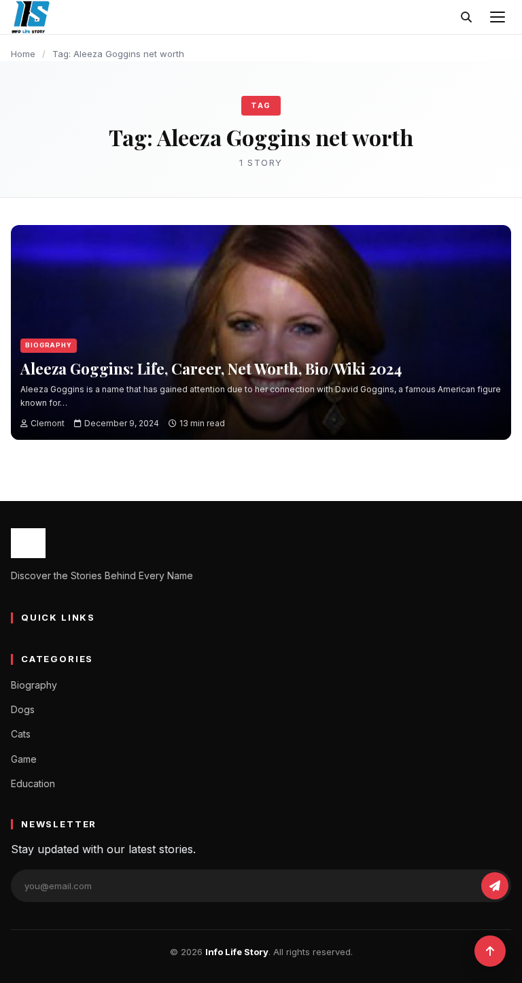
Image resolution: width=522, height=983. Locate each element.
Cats (21, 734)
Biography (48, 345)
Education (33, 783)
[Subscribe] (494, 885)
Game (24, 759)
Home (23, 53)
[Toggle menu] (497, 17)
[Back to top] (490, 951)
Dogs (23, 709)
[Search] (466, 17)
